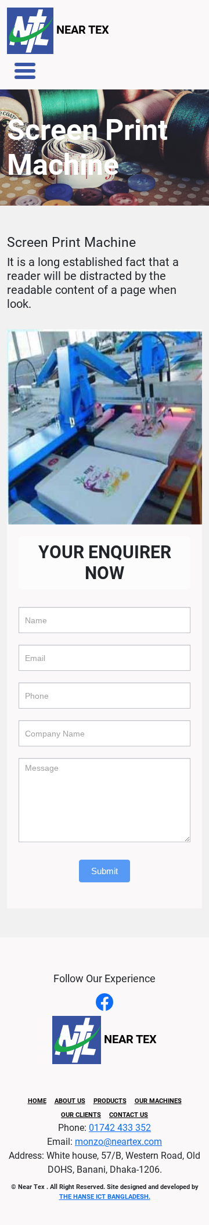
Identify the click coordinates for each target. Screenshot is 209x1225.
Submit (104, 871)
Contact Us (128, 1115)
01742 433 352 (120, 1127)
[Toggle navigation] (25, 71)
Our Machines (158, 1101)
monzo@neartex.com (118, 1141)
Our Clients (81, 1115)
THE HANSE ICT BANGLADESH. (104, 1197)
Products (110, 1101)
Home (37, 1101)
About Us (70, 1101)
